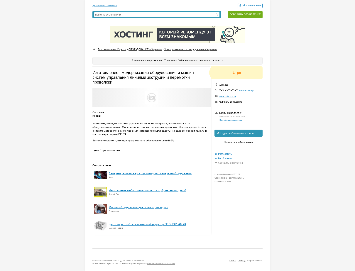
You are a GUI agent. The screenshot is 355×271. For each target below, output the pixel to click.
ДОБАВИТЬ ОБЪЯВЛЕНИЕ (245, 14)
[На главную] (94, 49)
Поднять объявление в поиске (237, 133)
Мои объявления (251, 5)
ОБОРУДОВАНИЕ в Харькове (145, 49)
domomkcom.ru (227, 96)
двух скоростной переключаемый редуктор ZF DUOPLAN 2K (147, 224)
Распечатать (225, 154)
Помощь (242, 261)
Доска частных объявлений (104, 5)
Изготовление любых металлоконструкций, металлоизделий (147, 190)
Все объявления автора (230, 120)
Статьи (232, 261)
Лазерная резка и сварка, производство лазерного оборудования (150, 173)
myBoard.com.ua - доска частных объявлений (124, 261)
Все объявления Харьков (112, 49)
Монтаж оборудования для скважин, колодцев (138, 207)
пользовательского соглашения (161, 263)
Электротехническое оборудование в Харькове (190, 49)
